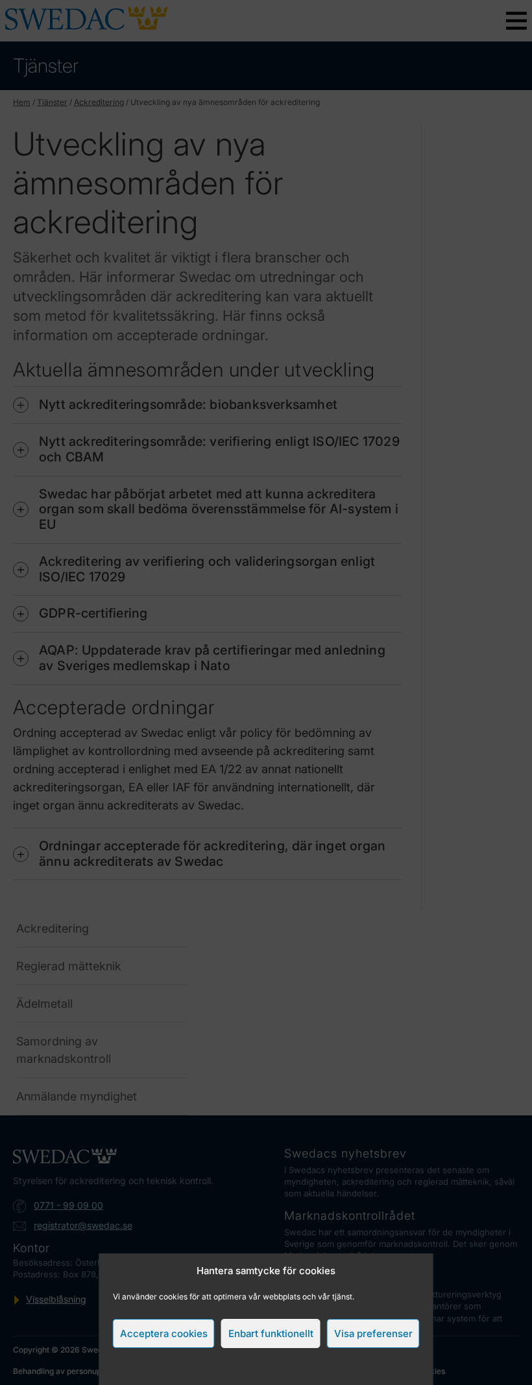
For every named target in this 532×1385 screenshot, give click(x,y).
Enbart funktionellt (270, 1333)
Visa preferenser (373, 1333)
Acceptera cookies (164, 1333)
